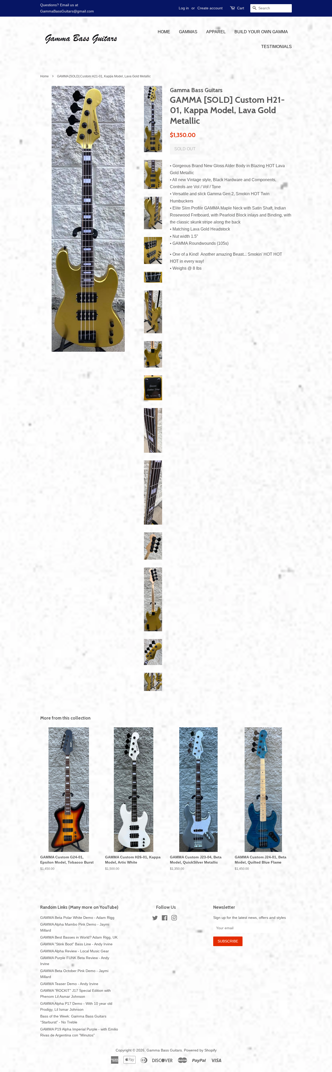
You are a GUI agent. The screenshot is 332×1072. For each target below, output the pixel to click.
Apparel (216, 32)
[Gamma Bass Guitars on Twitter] (155, 919)
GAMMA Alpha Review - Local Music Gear (74, 951)
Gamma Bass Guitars (164, 1050)
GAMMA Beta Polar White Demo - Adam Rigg (77, 918)
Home (164, 32)
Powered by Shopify (200, 1050)
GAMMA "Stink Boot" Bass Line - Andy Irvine (76, 944)
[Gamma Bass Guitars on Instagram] (174, 919)
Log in (184, 8)
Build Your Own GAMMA (261, 32)
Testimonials (276, 46)
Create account (210, 8)
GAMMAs (188, 32)
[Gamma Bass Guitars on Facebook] (165, 919)
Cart (240, 8)
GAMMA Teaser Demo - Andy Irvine (69, 984)
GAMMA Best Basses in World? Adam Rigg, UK (78, 937)
